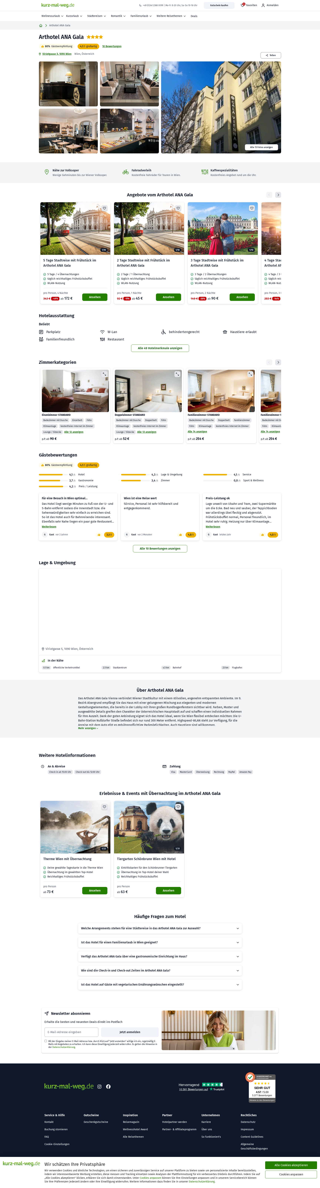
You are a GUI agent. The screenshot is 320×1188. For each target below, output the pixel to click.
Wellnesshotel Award (135, 1129)
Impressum (247, 1129)
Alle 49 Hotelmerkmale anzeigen (160, 348)
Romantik (116, 16)
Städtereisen (94, 16)
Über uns (206, 1129)
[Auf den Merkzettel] (104, 208)
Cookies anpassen (150, 1177)
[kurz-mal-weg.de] (57, 5)
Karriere (206, 1122)
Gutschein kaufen (219, 5)
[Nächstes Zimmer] (278, 362)
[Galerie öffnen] (68, 83)
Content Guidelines (252, 1136)
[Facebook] (108, 1087)
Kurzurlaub (72, 16)
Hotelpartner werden (174, 1122)
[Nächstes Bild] (104, 228)
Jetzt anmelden (130, 1032)
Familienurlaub (139, 16)
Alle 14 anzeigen (197, 431)
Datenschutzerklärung (63, 1047)
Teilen (273, 55)
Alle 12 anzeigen (73, 432)
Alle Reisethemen (133, 1136)
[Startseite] (41, 25)
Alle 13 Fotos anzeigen (261, 147)
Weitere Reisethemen (169, 16)
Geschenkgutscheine (96, 1122)
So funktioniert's (211, 1136)
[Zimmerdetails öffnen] (104, 374)
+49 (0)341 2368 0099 (153, 5)
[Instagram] (99, 1087)
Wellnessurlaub (50, 16)
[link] (75, 253)
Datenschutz (248, 1122)
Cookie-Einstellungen (56, 1144)
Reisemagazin (131, 1122)
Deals (194, 16)
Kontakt (49, 1122)
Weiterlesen (49, 526)
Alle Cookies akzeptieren (291, 1165)
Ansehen (95, 297)
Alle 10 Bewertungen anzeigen (160, 548)
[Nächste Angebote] (278, 195)
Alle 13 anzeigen (146, 432)
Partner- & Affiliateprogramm (179, 1129)
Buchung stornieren (56, 1129)
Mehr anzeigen (87, 728)
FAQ (46, 1136)
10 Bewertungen (111, 46)
